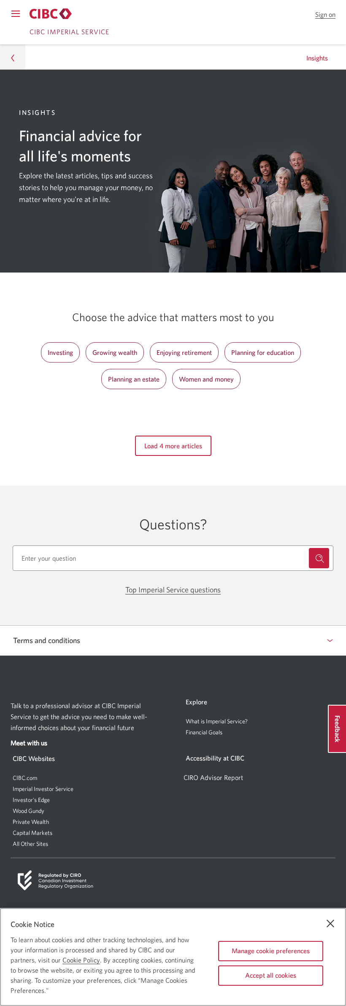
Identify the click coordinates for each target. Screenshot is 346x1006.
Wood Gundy (28, 810)
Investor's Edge (31, 799)
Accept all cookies (270, 975)
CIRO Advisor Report (213, 778)
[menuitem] (259, 721)
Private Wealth (31, 821)
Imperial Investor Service (43, 788)
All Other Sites (30, 843)
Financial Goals (204, 732)
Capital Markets (32, 833)
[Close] (330, 924)
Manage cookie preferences (271, 950)
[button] (325, 15)
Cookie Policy (81, 960)
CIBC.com (25, 777)
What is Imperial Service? (217, 721)
